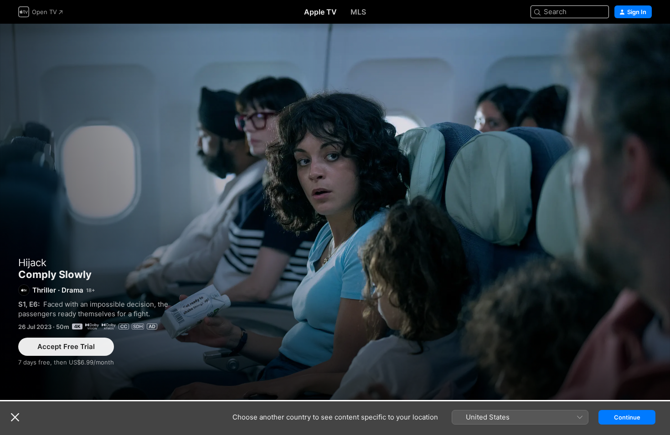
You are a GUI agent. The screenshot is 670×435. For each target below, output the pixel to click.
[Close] (15, 417)
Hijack (32, 262)
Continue (627, 417)
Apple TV (320, 11)
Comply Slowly (335, 212)
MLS (358, 11)
